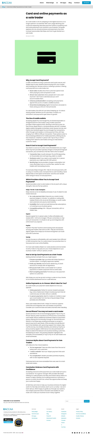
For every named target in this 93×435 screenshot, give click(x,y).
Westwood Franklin (51, 418)
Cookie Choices (80, 416)
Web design (35, 411)
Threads (63, 420)
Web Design (50, 3)
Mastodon (63, 418)
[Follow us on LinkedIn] (77, 433)
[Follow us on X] (86, 433)
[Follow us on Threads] (81, 433)
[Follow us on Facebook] (72, 433)
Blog (70, 3)
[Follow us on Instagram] (74, 433)
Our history (49, 411)
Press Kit (48, 416)
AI (57, 3)
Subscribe (87, 401)
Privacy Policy (79, 411)
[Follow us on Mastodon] (79, 433)
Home (42, 3)
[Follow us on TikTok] (84, 433)
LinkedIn (63, 416)
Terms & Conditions (81, 414)
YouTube (63, 427)
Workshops (34, 418)
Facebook (63, 411)
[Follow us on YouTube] (89, 433)
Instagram (63, 414)
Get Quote (86, 2)
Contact (77, 3)
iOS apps (34, 416)
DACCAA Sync (35, 414)
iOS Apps (63, 3)
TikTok (62, 422)
